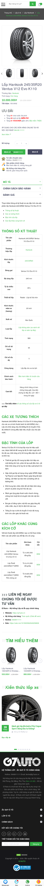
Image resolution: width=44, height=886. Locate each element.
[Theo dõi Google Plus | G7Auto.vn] (14, 834)
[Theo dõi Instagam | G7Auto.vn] (20, 834)
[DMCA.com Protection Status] (22, 855)
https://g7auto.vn (19, 613)
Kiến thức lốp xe (22, 687)
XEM (38, 554)
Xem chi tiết (30, 781)
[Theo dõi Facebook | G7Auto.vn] (4, 834)
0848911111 (17, 160)
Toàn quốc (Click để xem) (31, 616)
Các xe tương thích (12, 214)
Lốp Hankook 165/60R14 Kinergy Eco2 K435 (10, 669)
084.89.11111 (19, 130)
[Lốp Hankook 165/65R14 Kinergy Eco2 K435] (33, 656)
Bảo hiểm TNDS (35, 120)
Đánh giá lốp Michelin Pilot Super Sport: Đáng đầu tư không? (26, 727)
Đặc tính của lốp (11, 217)
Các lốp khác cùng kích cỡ (15, 221)
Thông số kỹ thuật (12, 210)
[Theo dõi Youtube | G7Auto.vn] (25, 834)
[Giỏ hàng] (40, 4)
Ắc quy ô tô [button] (7, 810)
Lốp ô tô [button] (6, 816)
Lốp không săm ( (25, 327)
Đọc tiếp (5, 737)
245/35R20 (29, 261)
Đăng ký (36, 844)
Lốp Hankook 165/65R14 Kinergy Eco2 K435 (32, 669)
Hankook (29, 250)
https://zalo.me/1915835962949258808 (24, 623)
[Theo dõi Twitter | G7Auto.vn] (9, 834)
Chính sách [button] (7, 822)
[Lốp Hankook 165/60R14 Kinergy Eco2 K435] (11, 656)
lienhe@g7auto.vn (32, 774)
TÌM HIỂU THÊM (22, 640)
